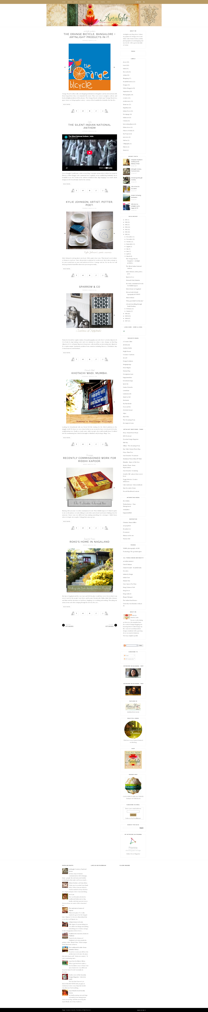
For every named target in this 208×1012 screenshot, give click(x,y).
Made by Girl (126, 397)
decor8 (125, 358)
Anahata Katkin (127, 348)
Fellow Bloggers (127, 88)
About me (126, 104)
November (129, 239)
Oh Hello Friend (127, 410)
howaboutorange (128, 380)
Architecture (126, 101)
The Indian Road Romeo (130, 600)
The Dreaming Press (129, 420)
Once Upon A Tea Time (129, 584)
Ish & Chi (125, 384)
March (128, 256)
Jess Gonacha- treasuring (130, 470)
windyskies (126, 509)
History (125, 147)
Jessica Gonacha (128, 387)
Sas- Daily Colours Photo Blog (131, 449)
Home (63, 2)
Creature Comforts (128, 354)
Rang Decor (126, 590)
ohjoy (124, 413)
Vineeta (134, 615)
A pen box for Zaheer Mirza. (77, 961)
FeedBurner (137, 818)
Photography (127, 94)
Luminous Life (127, 394)
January (128, 311)
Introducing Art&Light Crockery (136, 179)
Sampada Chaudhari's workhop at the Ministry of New (137, 161)
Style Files (126, 416)
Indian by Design (128, 574)
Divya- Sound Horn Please (130, 432)
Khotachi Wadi (90, 370)
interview (126, 137)
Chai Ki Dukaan (127, 564)
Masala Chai (126, 581)
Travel (103, 2)
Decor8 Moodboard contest (131, 491)
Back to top (141, 1010)
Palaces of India (127, 130)
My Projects (126, 134)
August (128, 246)
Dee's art (71, 894)
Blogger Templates (66, 1010)
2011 (126, 234)
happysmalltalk (127, 513)
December (129, 237)
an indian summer (128, 561)
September (129, 244)
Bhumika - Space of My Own (131, 462)
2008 (126, 318)
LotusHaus (126, 390)
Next (114, 67)
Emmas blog (126, 371)
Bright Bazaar (127, 351)
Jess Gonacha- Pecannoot (130, 455)
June (127, 251)
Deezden (125, 571)
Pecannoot (126, 532)
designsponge (127, 364)
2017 (126, 220)
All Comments (129, 659)
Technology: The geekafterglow (132, 551)
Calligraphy (126, 143)
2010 (126, 313)
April (127, 254)
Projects (82, 2)
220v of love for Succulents (135, 187)
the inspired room (128, 423)
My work (125, 72)
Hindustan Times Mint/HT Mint (132, 459)
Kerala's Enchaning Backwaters (136, 196)
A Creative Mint (127, 341)
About (70, 2)
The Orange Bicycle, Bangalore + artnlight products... (133, 261)
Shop (75, 2)
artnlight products (89, 31)
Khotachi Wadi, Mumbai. (90, 373)
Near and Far (127, 407)
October (128, 241)
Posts (127, 655)
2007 (126, 321)
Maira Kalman (130, 297)
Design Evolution (128, 361)
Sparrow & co (89, 286)
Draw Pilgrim (127, 367)
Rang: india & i (127, 594)
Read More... (67, 104)
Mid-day (125, 442)
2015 (126, 224)
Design (125, 85)
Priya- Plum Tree (128, 452)
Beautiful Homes (93, 2)
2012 (126, 232)
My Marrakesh (127, 403)
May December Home (129, 488)
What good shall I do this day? (134, 301)
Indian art (126, 117)
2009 (126, 316)
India (89, 122)
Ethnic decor (127, 127)
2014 (126, 227)
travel (124, 65)
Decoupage (89, 455)
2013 (126, 229)
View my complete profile (130, 636)
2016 (126, 222)
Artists (125, 75)
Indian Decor (127, 111)
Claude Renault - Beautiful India (132, 567)
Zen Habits (126, 501)
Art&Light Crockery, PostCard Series (136, 170)
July (127, 249)
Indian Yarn (126, 577)
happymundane (127, 377)
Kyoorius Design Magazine (131, 439)
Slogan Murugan (128, 597)
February (129, 308)
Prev (65, 67)
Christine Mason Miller (129, 522)
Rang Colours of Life (129, 587)
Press (109, 2)
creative (125, 98)
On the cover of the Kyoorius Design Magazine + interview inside (77, 977)
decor (124, 62)
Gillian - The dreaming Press (131, 446)
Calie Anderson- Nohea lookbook (132, 485)
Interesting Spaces (128, 124)
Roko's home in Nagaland (90, 541)
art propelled (127, 525)
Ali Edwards (126, 345)
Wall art (125, 140)
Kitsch (125, 150)
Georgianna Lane (128, 374)
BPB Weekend (127, 436)
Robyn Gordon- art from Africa (78, 883)
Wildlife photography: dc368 (131, 548)
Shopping (126, 78)
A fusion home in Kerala (76, 922)
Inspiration (126, 91)
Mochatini (126, 400)
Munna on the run (128, 535)
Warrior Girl (126, 539)
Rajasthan (126, 107)
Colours (125, 121)
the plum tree (127, 529)
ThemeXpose (79, 1010)
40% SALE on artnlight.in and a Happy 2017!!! (135, 206)
